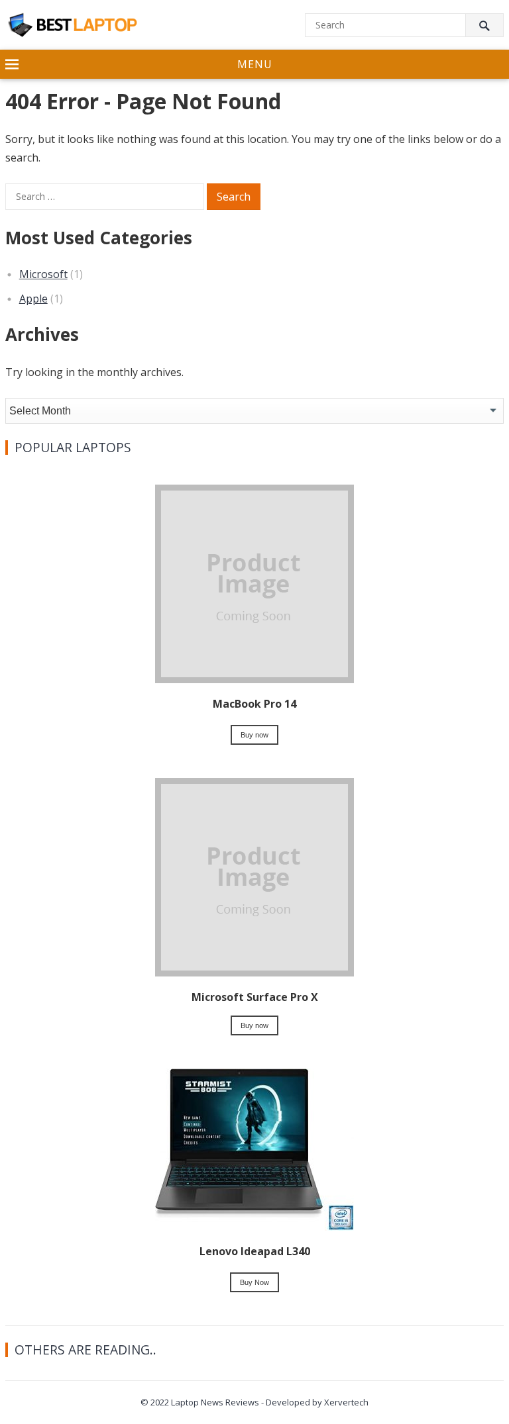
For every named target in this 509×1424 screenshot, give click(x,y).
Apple (33, 298)
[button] (254, 64)
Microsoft (43, 274)
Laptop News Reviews (215, 1402)
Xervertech (346, 1402)
